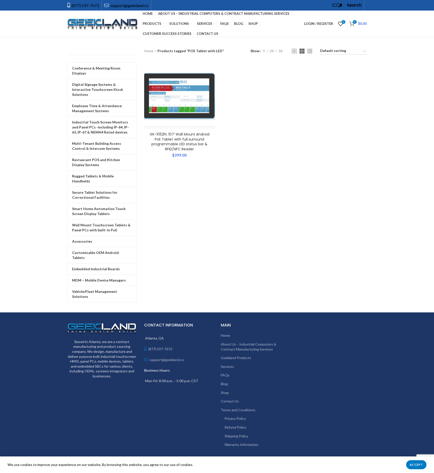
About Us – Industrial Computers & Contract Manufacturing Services (248, 346)
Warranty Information (241, 444)
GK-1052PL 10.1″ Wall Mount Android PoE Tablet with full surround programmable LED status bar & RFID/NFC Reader (179, 142)
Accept (416, 464)
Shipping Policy (236, 436)
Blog (224, 384)
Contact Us (230, 401)
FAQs (225, 375)
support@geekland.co (129, 5)
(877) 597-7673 (85, 5)
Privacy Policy (235, 418)
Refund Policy (235, 427)
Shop (225, 392)
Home (148, 51)
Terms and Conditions (238, 410)
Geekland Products (236, 358)
